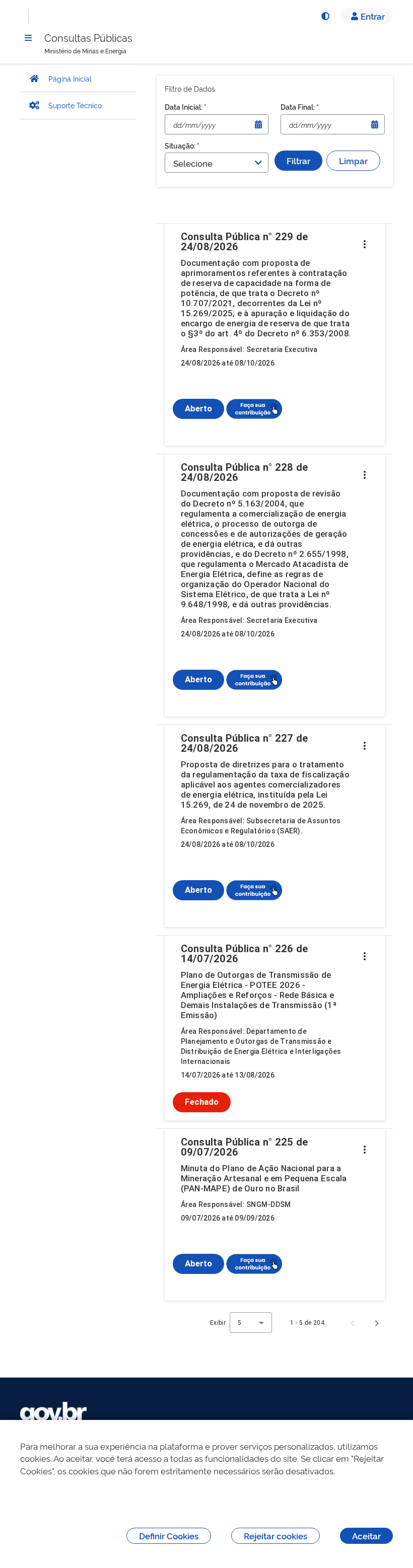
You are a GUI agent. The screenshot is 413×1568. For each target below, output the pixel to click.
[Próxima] (377, 1323)
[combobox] (251, 1322)
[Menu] (28, 38)
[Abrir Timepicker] (258, 124)
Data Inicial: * (185, 106)
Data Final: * (300, 106)
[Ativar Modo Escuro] (324, 16)
